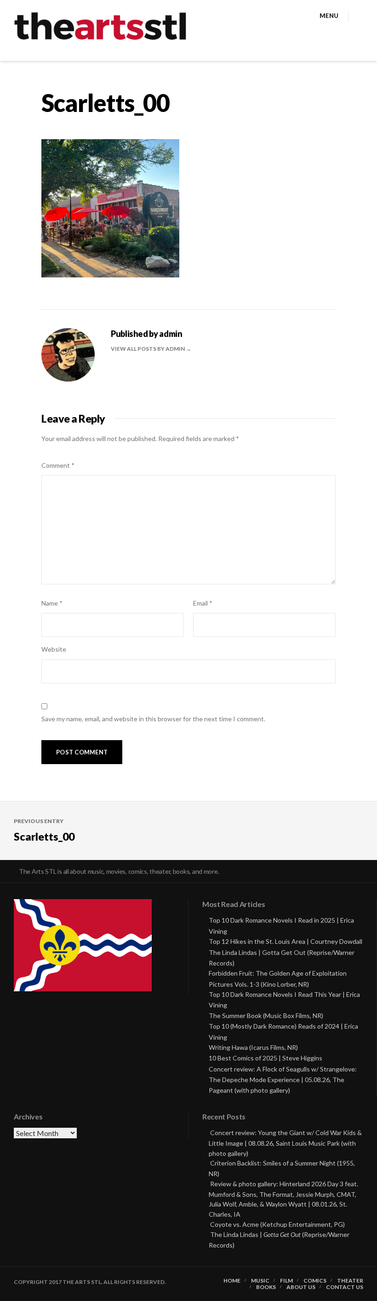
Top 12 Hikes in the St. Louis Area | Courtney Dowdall (285, 941)
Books (266, 1287)
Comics (314, 1280)
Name (52, 603)
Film (286, 1280)
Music (260, 1280)
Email (202, 603)
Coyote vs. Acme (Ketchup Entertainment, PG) (277, 1224)
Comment (57, 465)
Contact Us (344, 1287)
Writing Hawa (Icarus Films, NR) (253, 1047)
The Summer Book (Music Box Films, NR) (266, 1015)
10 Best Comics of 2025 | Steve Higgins (265, 1058)
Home (231, 1280)
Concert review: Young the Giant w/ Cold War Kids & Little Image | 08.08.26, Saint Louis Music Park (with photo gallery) (285, 1143)
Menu (329, 15)
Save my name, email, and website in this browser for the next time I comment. (153, 719)
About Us (300, 1287)
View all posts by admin (148, 348)
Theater (350, 1280)
